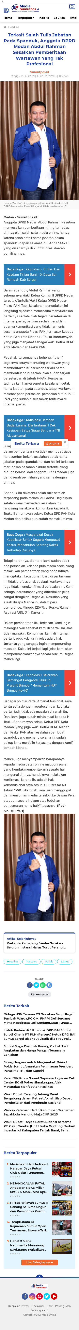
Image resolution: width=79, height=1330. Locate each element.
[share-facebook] (30, 985)
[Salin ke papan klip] (49, 985)
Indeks (44, 18)
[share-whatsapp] (43, 985)
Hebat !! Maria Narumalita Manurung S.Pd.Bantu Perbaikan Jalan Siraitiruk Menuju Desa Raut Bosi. (27, 1245)
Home (8, 18)
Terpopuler (25, 18)
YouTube (57, 1301)
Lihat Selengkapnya (38, 1262)
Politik (49, 961)
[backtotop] (39, 1278)
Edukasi (59, 18)
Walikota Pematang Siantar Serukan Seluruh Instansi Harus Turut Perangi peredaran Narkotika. (35, 945)
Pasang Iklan (63, 1306)
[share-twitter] (36, 985)
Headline (12, 961)
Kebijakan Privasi (18, 1306)
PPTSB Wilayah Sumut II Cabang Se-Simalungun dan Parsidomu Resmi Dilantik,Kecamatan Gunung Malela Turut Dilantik (29, 1207)
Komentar (41, 994)
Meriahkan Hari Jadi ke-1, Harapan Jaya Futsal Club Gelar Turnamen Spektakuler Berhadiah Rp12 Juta (29, 1168)
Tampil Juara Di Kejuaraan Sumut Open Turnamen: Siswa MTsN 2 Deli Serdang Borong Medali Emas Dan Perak (29, 1226)
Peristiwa (31, 961)
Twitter (49, 1301)
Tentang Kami (39, 1310)
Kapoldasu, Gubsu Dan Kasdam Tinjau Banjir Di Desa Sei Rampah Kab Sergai (33, 274)
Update (53, 443)
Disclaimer (37, 1306)
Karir (50, 1306)
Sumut (65, 961)
